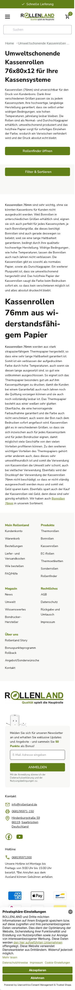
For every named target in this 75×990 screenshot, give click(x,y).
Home (9, 43)
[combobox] (37, 29)
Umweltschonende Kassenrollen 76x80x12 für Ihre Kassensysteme (44, 43)
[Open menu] (7, 17)
